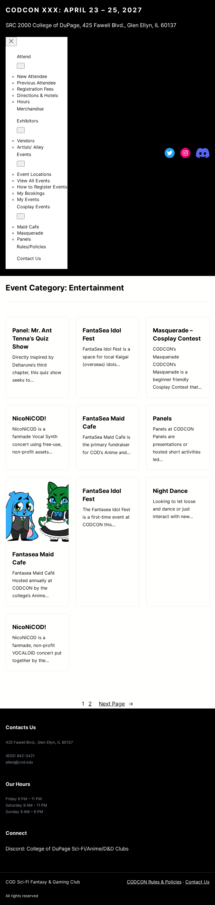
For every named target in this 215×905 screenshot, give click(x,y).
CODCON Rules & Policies (154, 882)
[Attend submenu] (21, 66)
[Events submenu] (21, 164)
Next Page (116, 703)
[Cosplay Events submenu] (21, 216)
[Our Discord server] (202, 153)
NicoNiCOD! (29, 418)
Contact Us (197, 882)
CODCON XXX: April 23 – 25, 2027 (74, 10)
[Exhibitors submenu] (21, 130)
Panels (162, 418)
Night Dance (170, 490)
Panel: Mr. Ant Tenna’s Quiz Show (32, 338)
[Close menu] (11, 41)
